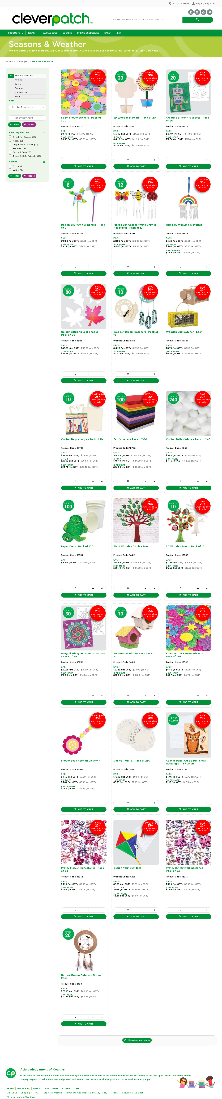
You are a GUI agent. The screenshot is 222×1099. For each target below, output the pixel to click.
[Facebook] (191, 12)
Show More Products (139, 1040)
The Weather (21, 92)
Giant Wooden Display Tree (130, 546)
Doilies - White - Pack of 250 (131, 761)
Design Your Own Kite (127, 868)
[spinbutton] (74, 159)
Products (14, 33)
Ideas (31, 33)
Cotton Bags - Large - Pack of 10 (82, 439)
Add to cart (85, 166)
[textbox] (146, 20)
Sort (11, 101)
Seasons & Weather (24, 76)
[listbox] (27, 107)
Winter (18, 96)
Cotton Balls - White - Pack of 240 (188, 439)
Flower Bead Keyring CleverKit (80, 761)
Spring (18, 84)
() (24, 137)
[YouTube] (203, 12)
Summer (19, 88)
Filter (16, 125)
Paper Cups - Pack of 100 (77, 546)
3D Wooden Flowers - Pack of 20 (134, 118)
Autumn (19, 80)
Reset (31, 125)
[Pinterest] (209, 12)
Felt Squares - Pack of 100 (130, 439)
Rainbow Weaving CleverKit (184, 225)
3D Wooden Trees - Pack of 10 (185, 546)
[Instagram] (197, 12)
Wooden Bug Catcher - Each (184, 332)
